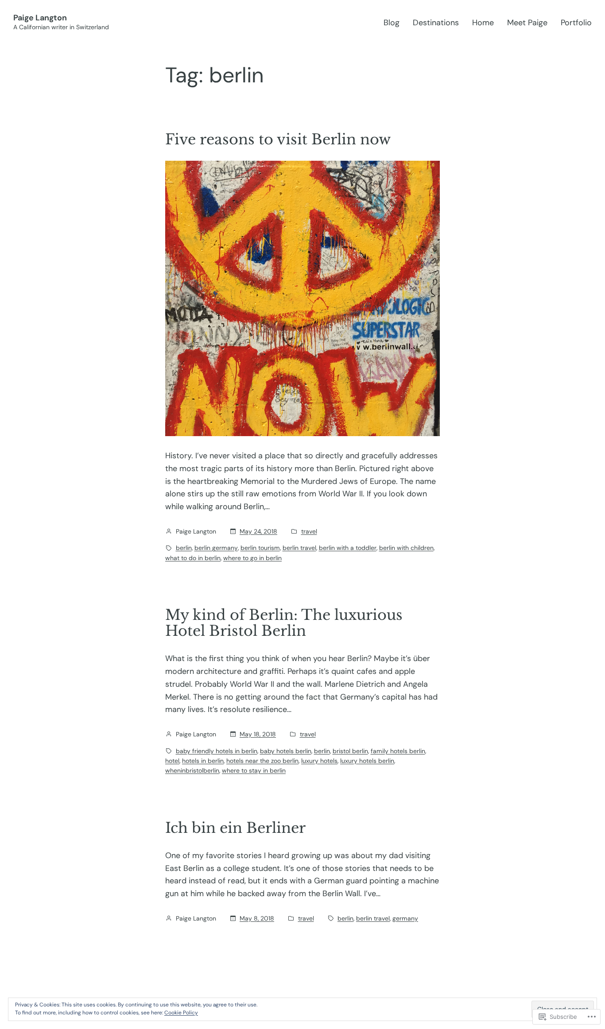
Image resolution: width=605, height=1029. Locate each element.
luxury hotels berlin (367, 761)
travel (309, 531)
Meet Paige (527, 22)
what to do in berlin (193, 558)
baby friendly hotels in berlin (216, 751)
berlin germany (216, 548)
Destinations (436, 22)
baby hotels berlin (285, 751)
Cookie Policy (181, 1012)
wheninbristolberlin (192, 770)
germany (405, 918)
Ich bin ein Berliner (235, 828)
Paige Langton (40, 17)
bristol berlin (350, 751)
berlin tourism (260, 548)
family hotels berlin (398, 751)
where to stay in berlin (254, 770)
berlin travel (299, 548)
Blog (391, 22)
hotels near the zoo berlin (262, 761)
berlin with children (406, 548)
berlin (184, 548)
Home (483, 22)
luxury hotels (319, 761)
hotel (172, 761)
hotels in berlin (203, 761)
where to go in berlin (252, 558)
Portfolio (576, 22)
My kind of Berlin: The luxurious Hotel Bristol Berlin (284, 623)
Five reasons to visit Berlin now (278, 139)
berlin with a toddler (347, 548)
